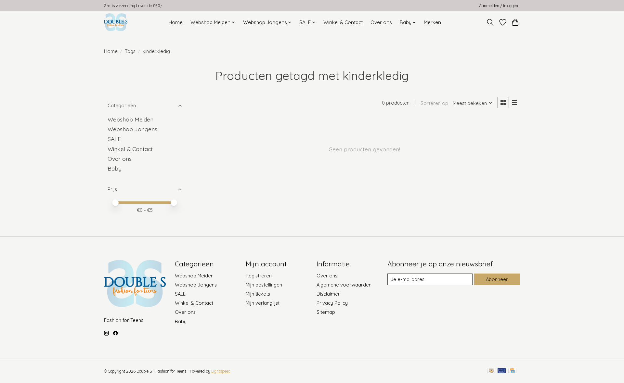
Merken (432, 22)
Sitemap (326, 312)
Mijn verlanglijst (263, 303)
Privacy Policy (332, 303)
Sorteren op (434, 103)
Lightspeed (220, 371)
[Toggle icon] (490, 22)
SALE (114, 138)
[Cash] (491, 371)
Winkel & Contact (343, 22)
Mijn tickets (258, 294)
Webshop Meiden (130, 119)
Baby (115, 168)
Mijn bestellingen (264, 285)
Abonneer (497, 279)
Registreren (259, 276)
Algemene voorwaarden (344, 285)
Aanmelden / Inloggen (498, 5)
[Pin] (502, 371)
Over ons (381, 22)
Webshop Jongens (132, 129)
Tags (130, 51)
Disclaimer (328, 294)
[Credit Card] (512, 371)
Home (176, 22)
